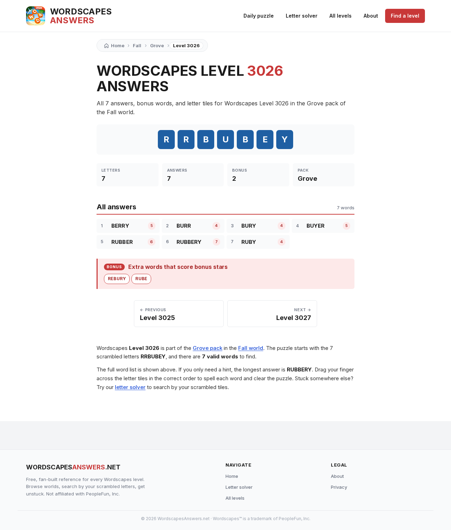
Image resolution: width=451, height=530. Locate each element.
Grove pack (207, 348)
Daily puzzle (258, 16)
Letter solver (301, 16)
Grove (157, 45)
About (371, 16)
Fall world (250, 348)
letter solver (130, 387)
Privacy (339, 487)
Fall (137, 45)
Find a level (405, 16)
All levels (340, 16)
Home (232, 476)
